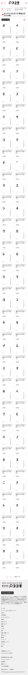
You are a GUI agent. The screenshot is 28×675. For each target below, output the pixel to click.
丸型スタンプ (4, 621)
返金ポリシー (4, 664)
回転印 (2, 626)
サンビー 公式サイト (7, 593)
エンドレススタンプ (9, 9)
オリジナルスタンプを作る (7, 653)
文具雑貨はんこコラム (6, 651)
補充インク (3, 635)
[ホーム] (14, 3)
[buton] (5, 669)
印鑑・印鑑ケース (5, 633)
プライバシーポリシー (6, 659)
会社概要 (3, 661)
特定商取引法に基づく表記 (7, 657)
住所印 (2, 619)
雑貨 (2, 646)
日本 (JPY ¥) (5, 669)
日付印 (2, 612)
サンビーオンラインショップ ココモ (10, 671)
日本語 (12, 669)
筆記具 (2, 637)
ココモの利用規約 (5, 666)
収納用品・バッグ (5, 641)
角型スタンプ (4, 624)
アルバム (3, 644)
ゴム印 (2, 628)
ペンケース (3, 639)
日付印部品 (3, 615)
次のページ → (17, 577)
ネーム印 (3, 608)
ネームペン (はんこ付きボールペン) (8, 610)
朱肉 (2, 630)
